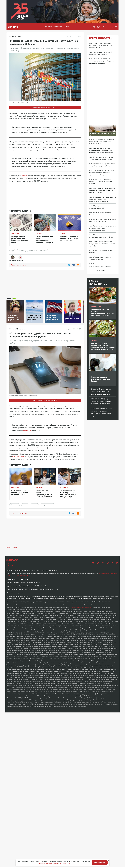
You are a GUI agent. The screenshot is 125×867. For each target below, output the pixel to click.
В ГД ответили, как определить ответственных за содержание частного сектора (102, 141)
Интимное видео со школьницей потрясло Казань (100, 379)
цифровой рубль (18, 457)
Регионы (94, 374)
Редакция (10, 563)
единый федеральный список (81, 607)
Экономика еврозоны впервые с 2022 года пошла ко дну (69, 239)
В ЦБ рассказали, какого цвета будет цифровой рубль (19, 493)
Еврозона (21, 251)
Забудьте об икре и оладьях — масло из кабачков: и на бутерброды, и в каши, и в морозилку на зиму (103, 347)
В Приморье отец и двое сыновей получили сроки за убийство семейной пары (102, 401)
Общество (39, 233)
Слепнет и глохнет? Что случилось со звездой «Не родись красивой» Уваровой (102, 61)
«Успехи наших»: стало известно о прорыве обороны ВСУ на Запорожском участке (102, 228)
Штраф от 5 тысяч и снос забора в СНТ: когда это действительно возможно (101, 391)
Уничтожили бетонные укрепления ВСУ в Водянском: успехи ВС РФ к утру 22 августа (101, 150)
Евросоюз (31, 251)
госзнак (34, 505)
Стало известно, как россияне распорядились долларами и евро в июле (44, 241)
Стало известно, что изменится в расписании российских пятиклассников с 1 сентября (102, 199)
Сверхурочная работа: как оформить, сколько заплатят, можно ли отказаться (44, 495)
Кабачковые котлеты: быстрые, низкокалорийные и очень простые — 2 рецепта (102, 312)
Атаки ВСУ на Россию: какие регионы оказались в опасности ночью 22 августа (102, 190)
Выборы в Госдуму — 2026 (56, 26)
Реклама (9, 565)
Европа (62, 233)
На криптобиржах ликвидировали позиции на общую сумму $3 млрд (68, 494)
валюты (25, 505)
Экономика (15, 233)
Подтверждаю (99, 863)
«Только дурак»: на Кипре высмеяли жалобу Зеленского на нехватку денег (100, 45)
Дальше (101, 270)
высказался (27, 430)
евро (12, 251)
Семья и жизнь (96, 306)
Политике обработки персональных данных (54, 864)
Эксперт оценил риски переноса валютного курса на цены (19, 240)
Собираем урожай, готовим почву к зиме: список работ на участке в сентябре (102, 244)
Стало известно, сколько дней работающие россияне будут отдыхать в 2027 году (101, 172)
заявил (24, 176)
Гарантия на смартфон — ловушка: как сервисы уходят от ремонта (100, 181)
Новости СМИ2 (11, 547)
